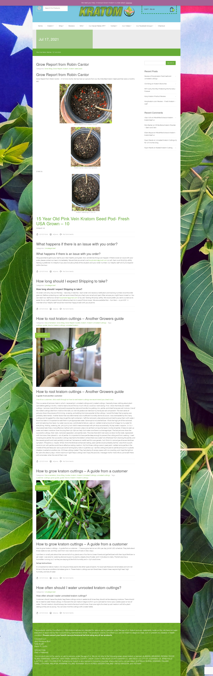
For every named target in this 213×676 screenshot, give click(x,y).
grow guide (55, 478)
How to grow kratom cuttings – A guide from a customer (82, 470)
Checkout (161, 26)
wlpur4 (55, 234)
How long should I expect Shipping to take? (71, 281)
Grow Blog (48, 69)
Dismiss (129, 3)
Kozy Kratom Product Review (155, 96)
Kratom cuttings (59, 325)
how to (50, 325)
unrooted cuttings (103, 475)
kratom (65, 69)
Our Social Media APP (97, 26)
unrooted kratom (72, 325)
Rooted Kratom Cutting (164, 148)
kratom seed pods (75, 69)
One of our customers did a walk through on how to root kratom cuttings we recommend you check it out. (75, 399)
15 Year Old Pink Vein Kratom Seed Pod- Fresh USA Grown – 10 (82, 220)
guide (45, 325)
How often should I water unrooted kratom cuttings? (78, 587)
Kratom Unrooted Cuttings (96, 323)
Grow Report (57, 69)
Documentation (50, 323)
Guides (77, 323)
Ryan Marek (148, 140)
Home (40, 26)
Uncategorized (50, 248)
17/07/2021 (43, 234)
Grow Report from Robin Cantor (62, 64)
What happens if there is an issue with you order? (77, 244)
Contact (114, 26)
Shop (61, 26)
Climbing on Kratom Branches (155, 84)
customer (39, 478)
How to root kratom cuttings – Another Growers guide (80, 318)
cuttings (39, 325)
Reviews (72, 26)
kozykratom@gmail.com (98, 260)
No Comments (68, 234)
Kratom (50, 26)
